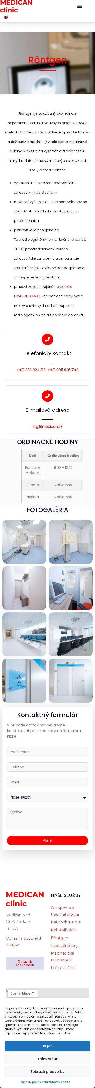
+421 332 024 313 (31, 370)
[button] (80, 6)
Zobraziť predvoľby (47, 1071)
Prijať (47, 1046)
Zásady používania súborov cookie (45, 1082)
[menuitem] (6, 17)
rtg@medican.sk (47, 426)
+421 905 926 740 (63, 370)
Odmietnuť (47, 1058)
